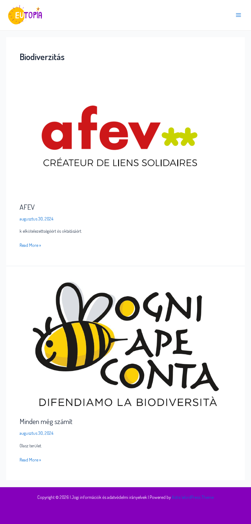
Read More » (30, 244)
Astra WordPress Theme (193, 497)
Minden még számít (46, 421)
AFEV (27, 207)
